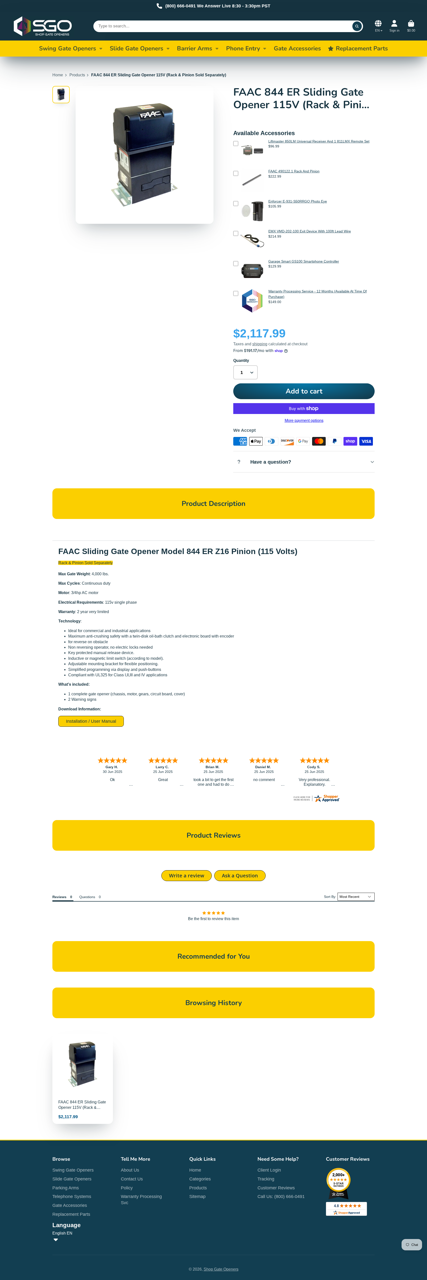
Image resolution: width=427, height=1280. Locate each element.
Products (77, 75)
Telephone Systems (71, 1196)
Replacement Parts (71, 1214)
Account (394, 26)
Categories (200, 1179)
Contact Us (132, 1179)
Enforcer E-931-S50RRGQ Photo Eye (297, 201)
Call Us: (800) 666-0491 (281, 1196)
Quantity (241, 360)
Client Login (269, 1170)
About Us (130, 1170)
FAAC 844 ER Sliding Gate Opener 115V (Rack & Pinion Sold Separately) (82, 1079)
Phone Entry (243, 48)
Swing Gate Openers (67, 48)
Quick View (252, 164)
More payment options (304, 420)
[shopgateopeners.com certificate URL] (316, 801)
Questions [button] (87, 897)
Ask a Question (240, 875)
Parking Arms (65, 1187)
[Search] (357, 26)
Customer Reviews (276, 1187)
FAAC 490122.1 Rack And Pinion (294, 171)
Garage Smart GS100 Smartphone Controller (303, 261)
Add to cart (304, 391)
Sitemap (197, 1196)
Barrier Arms (194, 48)
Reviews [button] (59, 897)
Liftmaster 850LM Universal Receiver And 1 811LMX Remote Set (318, 141)
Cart (411, 26)
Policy (127, 1187)
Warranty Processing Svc (141, 1199)
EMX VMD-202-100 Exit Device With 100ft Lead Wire (309, 231)
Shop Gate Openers (221, 1269)
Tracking (265, 1179)
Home (57, 75)
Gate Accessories (69, 1205)
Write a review (186, 875)
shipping (259, 344)
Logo (43, 26)
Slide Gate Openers (136, 48)
